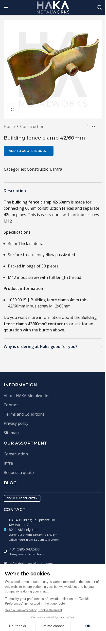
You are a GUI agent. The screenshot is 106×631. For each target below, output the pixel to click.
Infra (57, 169)
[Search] (100, 7)
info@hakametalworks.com (31, 563)
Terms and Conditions (24, 414)
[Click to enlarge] (12, 109)
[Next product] (99, 127)
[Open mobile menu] (6, 7)
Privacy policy (16, 423)
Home (9, 126)
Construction (32, 126)
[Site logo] (53, 7)
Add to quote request (28, 150)
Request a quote (19, 472)
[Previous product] (87, 127)
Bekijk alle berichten (22, 498)
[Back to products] (93, 127)
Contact (11, 404)
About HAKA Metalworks (26, 395)
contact (55, 323)
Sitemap (11, 432)
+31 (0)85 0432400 (25, 549)
